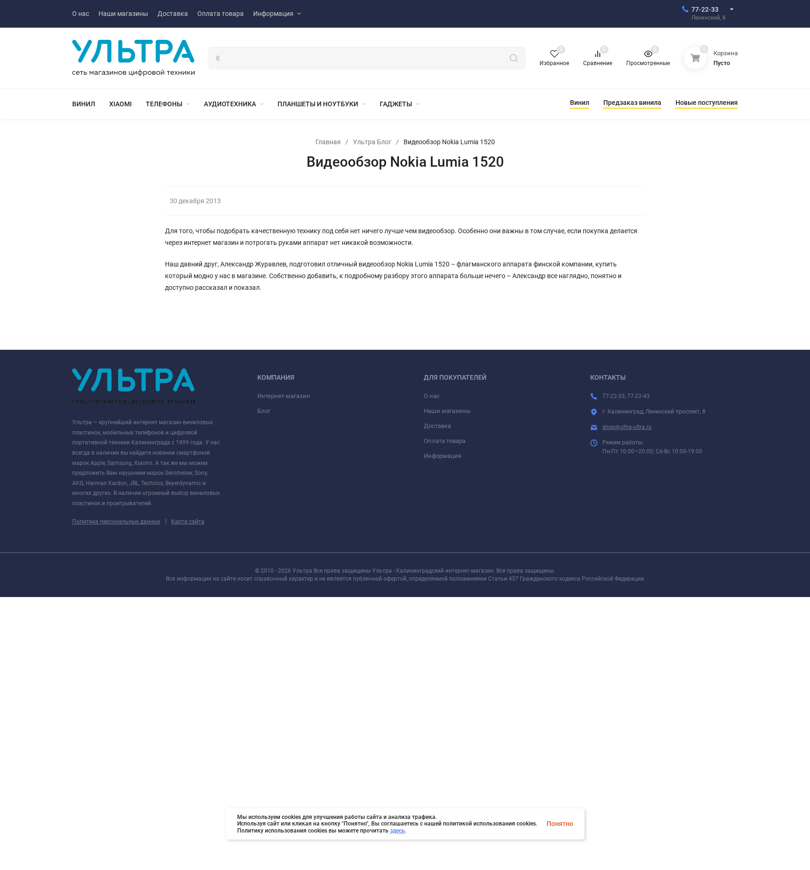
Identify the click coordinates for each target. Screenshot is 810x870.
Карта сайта (187, 521)
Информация (442, 455)
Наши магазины (447, 410)
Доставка (437, 425)
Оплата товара (444, 440)
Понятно (560, 823)
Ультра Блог (372, 142)
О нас (432, 395)
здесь (397, 830)
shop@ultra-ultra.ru (627, 427)
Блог (263, 410)
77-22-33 (705, 9)
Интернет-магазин (283, 395)
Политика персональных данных (116, 521)
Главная (328, 142)
